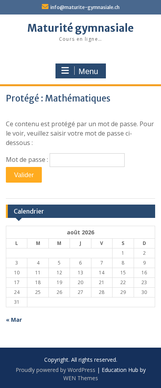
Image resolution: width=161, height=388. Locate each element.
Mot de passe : (28, 159)
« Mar (14, 319)
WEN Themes (80, 378)
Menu (88, 71)
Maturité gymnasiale (80, 28)
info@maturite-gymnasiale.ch (85, 7)
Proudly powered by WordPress (55, 369)
